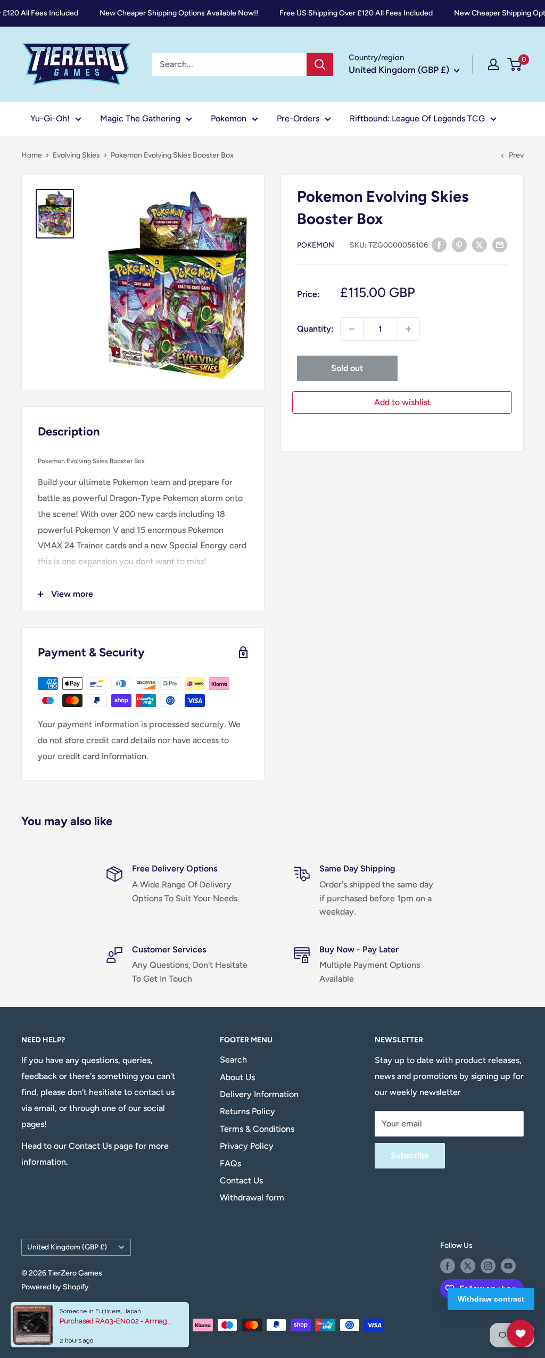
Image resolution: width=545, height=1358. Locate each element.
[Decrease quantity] (352, 329)
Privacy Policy (247, 1146)
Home (31, 155)
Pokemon (228, 118)
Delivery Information (259, 1094)
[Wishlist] (520, 1333)
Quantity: (315, 329)
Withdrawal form (252, 1197)
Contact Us (241, 1180)
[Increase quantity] (408, 329)
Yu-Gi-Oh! (50, 118)
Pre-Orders (298, 118)
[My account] (493, 64)
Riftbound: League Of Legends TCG (417, 118)
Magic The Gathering (140, 118)
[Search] (320, 64)
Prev (516, 155)
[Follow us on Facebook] (447, 1265)
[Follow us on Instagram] (488, 1265)
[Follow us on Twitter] (467, 1265)
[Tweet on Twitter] (479, 244)
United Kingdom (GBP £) (67, 1246)
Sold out (347, 368)
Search (233, 1060)
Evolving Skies (76, 155)
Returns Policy (247, 1111)
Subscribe (410, 1155)
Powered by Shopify (55, 1286)
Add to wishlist (402, 402)
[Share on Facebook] (439, 244)
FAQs (230, 1163)
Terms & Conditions (257, 1129)
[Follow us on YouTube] (508, 1265)
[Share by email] (499, 244)
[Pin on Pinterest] (459, 244)
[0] (515, 64)
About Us (237, 1077)
